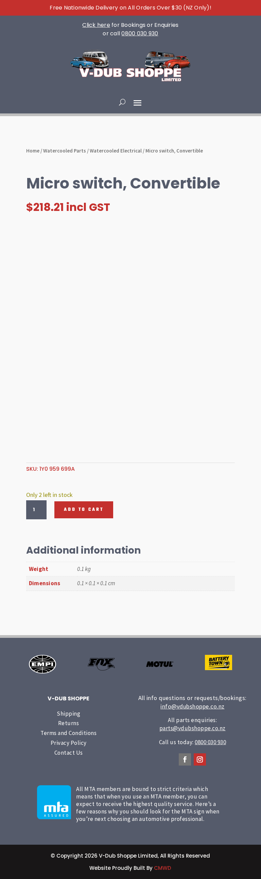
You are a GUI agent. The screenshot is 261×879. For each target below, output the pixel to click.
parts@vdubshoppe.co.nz (192, 728)
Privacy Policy (69, 743)
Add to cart (84, 509)
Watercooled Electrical (116, 150)
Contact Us (68, 752)
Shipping (68, 713)
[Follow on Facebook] (185, 759)
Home (32, 150)
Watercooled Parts (64, 150)
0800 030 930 (139, 33)
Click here (96, 25)
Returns (68, 723)
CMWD (162, 868)
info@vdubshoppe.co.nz (192, 706)
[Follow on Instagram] (200, 759)
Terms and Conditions (68, 733)
